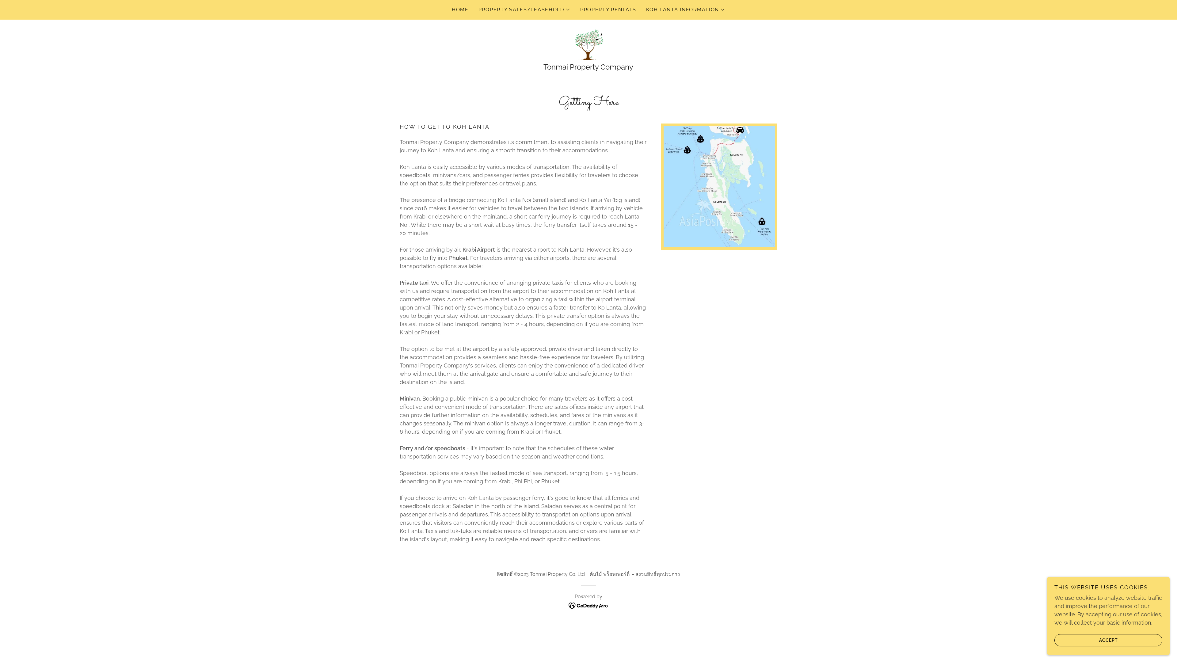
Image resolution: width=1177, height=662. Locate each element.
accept (1108, 639)
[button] (524, 9)
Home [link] (460, 10)
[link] (588, 44)
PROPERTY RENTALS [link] (608, 10)
